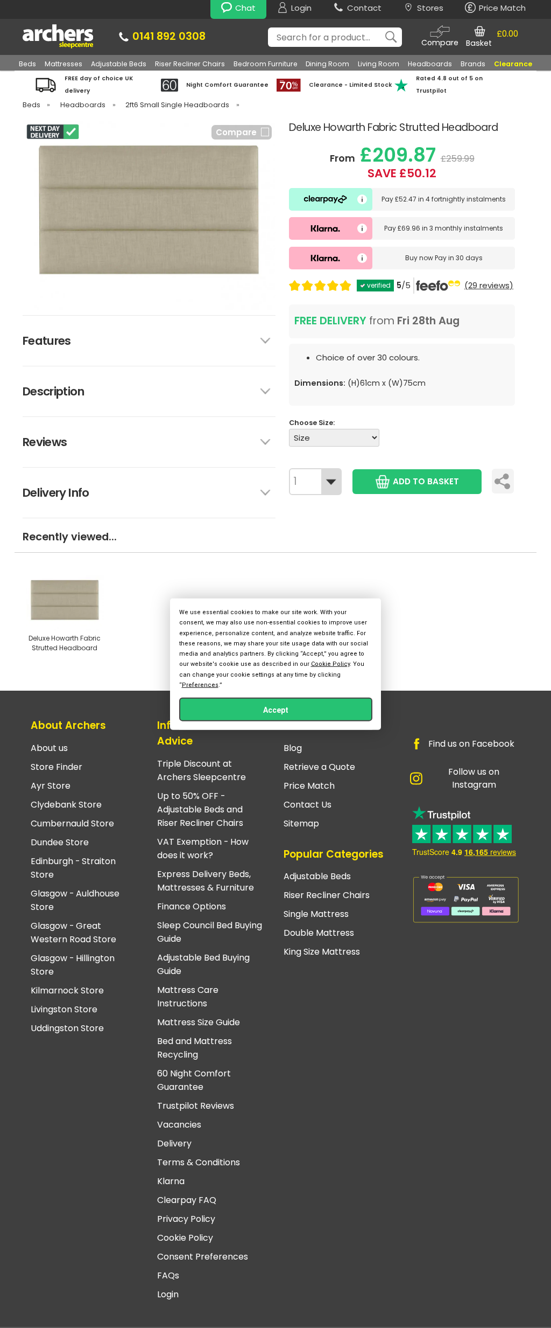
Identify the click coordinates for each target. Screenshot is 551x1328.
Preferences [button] (200, 684)
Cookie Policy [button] (330, 664)
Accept (275, 709)
